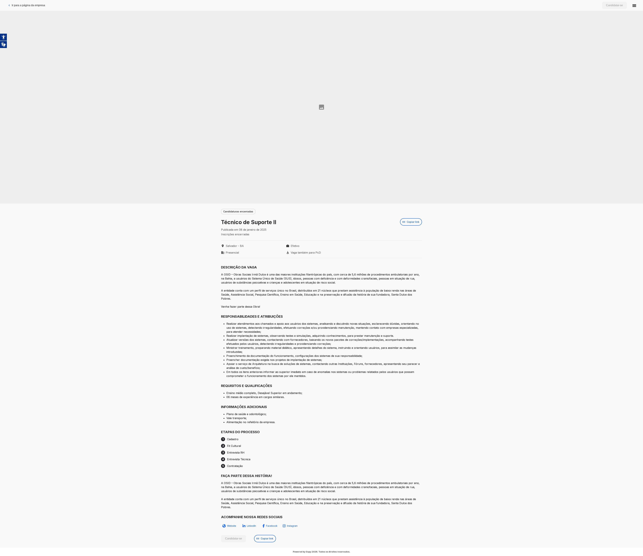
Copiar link (413, 221)
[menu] (634, 5)
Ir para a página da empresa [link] (28, 5)
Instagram (292, 525)
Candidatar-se (614, 5)
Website (231, 525)
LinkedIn (251, 525)
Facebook (271, 525)
